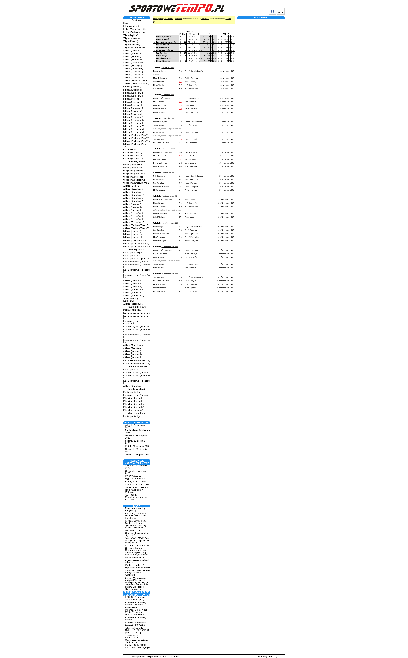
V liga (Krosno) (130, 41)
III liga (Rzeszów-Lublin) (135, 29)
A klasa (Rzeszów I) (133, 71)
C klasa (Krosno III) (133, 155)
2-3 (180, 82)
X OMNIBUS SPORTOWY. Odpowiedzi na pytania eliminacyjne (136, 638)
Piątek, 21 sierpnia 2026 (137, 446)
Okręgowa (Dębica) (133, 170)
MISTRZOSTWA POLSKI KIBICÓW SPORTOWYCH (136, 593)
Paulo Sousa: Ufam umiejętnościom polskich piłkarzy (137, 559)
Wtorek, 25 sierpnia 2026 (135, 426)
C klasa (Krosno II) (132, 152)
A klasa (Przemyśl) (132, 65)
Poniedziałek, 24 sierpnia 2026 (137, 431)
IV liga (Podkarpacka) (134, 32)
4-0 (180, 156)
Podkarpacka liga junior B (136, 258)
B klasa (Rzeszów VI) (134, 132)
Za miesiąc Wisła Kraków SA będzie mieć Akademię (137, 572)
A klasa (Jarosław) (132, 53)
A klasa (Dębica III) (132, 286)
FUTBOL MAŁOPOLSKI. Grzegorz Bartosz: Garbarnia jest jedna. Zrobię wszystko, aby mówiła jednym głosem (137, 550)
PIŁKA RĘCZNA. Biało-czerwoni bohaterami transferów (136, 515)
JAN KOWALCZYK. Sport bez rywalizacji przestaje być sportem (137, 540)
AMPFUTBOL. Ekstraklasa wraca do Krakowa (136, 497)
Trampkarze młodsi (137, 366)
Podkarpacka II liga (132, 167)
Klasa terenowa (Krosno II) (136, 360)
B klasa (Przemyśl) (132, 111)
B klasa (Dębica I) (132, 86)
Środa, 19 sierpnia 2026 (137, 454)
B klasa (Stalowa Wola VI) (136, 138)
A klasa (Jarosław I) (133, 189)
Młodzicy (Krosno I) (133, 398)
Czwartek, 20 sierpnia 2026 (136, 450)
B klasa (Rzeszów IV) (134, 126)
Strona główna (158, 19)
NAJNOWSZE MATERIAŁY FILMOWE (137, 462)
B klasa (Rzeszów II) (133, 120)
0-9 (180, 109)
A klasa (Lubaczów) (133, 62)
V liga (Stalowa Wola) (134, 47)
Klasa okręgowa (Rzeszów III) (136, 276)
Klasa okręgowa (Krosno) (136, 326)
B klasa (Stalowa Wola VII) (136, 141)
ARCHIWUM (168, 19)
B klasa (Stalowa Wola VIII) (134, 145)
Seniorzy (136, 20)
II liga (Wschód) (131, 26)
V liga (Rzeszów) (131, 44)
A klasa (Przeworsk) (133, 68)
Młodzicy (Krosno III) (133, 404)
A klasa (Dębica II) (132, 283)
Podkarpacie (205, 19)
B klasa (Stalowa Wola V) (136, 135)
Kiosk (136, 506)
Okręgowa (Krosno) (133, 176)
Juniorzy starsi (137, 161)
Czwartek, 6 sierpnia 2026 (135, 472)
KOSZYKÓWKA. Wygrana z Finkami (135, 477)
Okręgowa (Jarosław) (134, 173)
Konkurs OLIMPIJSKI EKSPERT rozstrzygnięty (137, 646)
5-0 (180, 105)
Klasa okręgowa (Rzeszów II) (136, 271)
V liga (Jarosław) (131, 38)
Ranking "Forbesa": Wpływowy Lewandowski (137, 566)
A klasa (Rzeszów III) (133, 77)
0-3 (180, 139)
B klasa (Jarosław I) (133, 92)
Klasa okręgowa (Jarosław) (131, 322)
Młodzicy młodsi (137, 413)
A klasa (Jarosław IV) (133, 198)
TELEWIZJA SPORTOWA (137, 422)
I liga (125, 23)
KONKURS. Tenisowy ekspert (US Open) (135, 598)
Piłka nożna (178, 19)
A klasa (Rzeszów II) (133, 74)
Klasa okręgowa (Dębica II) (135, 317)
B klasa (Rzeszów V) (133, 129)
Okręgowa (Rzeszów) (134, 179)
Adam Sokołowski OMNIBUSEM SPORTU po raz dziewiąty (137, 630)
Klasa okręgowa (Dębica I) (136, 313)
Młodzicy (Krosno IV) (133, 407)
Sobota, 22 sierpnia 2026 (135, 442)
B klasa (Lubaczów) (133, 108)
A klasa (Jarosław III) (133, 195)
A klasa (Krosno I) (132, 56)
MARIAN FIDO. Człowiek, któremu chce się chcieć (137, 532)
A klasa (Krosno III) (132, 210)
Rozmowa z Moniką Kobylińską (135, 509)
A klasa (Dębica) (131, 50)
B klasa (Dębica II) (132, 89)
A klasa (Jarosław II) (133, 192)
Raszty (274, 656)
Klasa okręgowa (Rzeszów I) (136, 265)
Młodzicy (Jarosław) (133, 410)
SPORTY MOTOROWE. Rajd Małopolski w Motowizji (137, 489)
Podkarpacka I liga (132, 164)
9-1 (180, 98)
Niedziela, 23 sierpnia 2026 (136, 436)
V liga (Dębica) (130, 35)
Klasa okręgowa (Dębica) (136, 261)
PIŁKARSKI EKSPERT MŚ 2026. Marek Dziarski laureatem (136, 612)
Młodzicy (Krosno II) (133, 401)
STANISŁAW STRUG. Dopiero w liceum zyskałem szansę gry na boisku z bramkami (137, 524)
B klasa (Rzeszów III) (133, 123)
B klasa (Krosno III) (132, 105)
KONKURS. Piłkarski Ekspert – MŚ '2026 (135, 623)
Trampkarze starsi (136, 306)
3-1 (180, 102)
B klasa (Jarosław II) (133, 96)
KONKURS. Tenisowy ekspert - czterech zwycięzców (135, 604)
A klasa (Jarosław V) (133, 201)
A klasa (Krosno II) (132, 59)
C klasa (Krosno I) (132, 149)
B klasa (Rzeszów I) (133, 117)
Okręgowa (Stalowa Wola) (136, 183)
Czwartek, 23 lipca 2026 (137, 484)
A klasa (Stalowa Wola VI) (136, 83)
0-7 (180, 159)
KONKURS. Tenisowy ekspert (135, 618)
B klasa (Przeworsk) (133, 114)
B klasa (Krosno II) (132, 102)
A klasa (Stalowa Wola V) (135, 80)
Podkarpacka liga (132, 310)
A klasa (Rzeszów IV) (133, 222)
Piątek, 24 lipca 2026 (135, 481)
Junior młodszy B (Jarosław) (131, 299)
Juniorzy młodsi (136, 249)
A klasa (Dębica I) (132, 280)
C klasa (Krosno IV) (133, 158)
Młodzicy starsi (136, 389)
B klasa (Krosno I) (132, 99)
